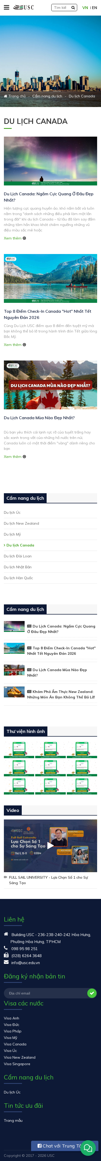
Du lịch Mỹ (12, 534)
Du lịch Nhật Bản (18, 567)
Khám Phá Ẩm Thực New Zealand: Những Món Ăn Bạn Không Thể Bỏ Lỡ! (61, 694)
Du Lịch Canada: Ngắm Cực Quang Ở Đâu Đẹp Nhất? (61, 629)
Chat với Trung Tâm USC (62, 1147)
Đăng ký (92, 993)
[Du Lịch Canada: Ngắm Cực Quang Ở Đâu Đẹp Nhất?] (50, 161)
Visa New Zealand (19, 1057)
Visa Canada (15, 1044)
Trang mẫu (13, 1120)
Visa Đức (11, 1024)
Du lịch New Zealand (21, 523)
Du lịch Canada (20, 545)
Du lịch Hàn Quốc (18, 578)
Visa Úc (10, 1050)
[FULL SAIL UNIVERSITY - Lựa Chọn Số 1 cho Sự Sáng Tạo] (50, 845)
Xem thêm (12, 238)
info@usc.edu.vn (25, 962)
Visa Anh (11, 1018)
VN (85, 7)
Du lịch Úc (12, 512)
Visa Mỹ (10, 1037)
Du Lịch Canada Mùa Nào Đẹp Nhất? (39, 417)
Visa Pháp (12, 1031)
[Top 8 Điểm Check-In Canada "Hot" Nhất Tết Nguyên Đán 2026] (50, 278)
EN (94, 7)
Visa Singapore (17, 1064)
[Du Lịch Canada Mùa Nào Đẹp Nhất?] (50, 385)
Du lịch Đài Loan (18, 556)
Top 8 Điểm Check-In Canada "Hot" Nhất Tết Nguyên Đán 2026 (61, 651)
